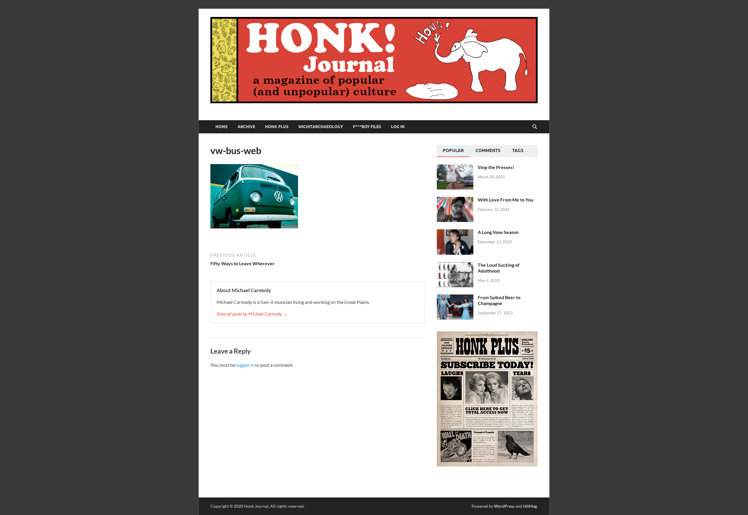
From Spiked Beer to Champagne (499, 300)
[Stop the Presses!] (455, 167)
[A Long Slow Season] (455, 232)
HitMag (530, 506)
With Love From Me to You (505, 199)
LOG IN (398, 126)
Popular (453, 150)
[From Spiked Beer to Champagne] (455, 298)
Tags (518, 150)
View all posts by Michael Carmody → (252, 313)
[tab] (453, 151)
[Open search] (534, 127)
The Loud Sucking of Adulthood (499, 268)
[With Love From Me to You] (455, 200)
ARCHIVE (246, 126)
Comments (488, 150)
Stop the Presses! (496, 167)
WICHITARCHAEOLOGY (320, 126)
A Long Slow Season (498, 232)
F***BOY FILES (367, 126)
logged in (245, 365)
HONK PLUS (276, 126)
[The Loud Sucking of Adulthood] (455, 265)
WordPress (504, 506)
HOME (221, 126)
